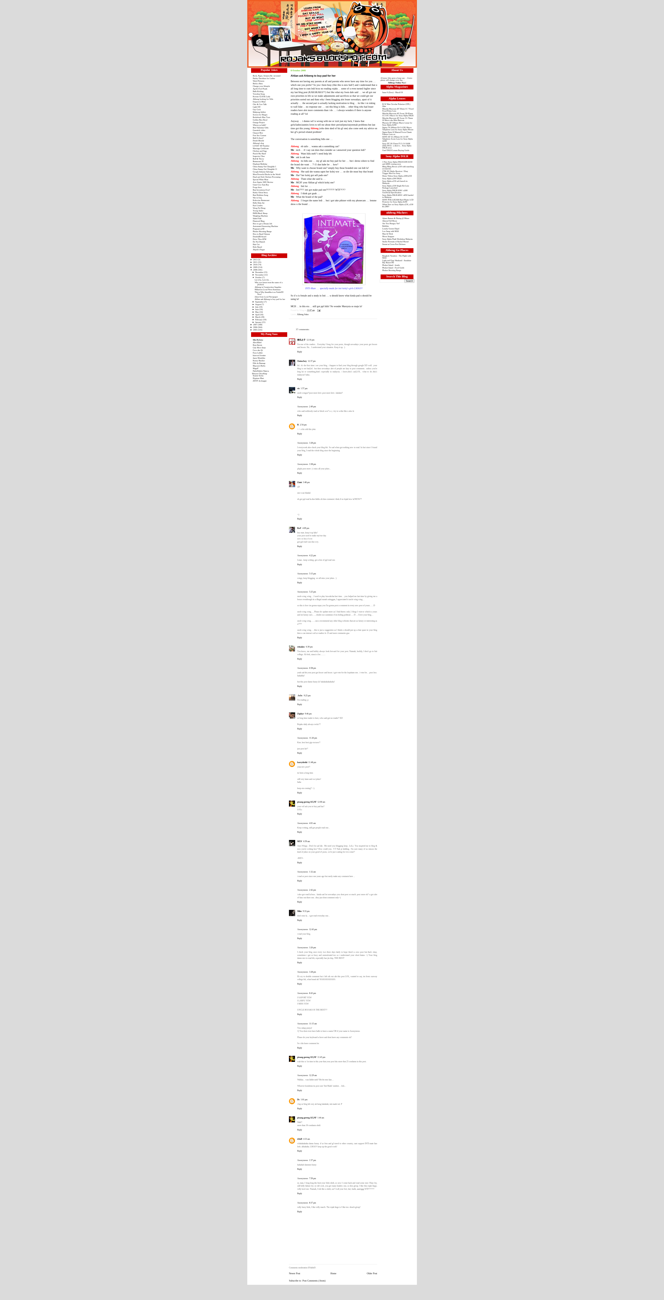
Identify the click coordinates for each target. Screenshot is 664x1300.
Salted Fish (257, 218)
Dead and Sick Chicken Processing (266, 177)
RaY (299, 528)
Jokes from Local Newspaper (266, 297)
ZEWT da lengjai (259, 381)
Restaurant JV (258, 161)
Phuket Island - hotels (391, 265)
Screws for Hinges (260, 115)
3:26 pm (312, 947)
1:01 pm (304, 1099)
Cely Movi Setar (259, 348)
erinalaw (301, 647)
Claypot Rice (258, 133)
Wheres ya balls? (259, 125)
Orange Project (259, 122)
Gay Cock (257, 109)
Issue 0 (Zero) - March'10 (392, 92)
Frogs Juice (257, 187)
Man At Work (387, 234)
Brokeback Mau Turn (261, 117)
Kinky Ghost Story (260, 192)
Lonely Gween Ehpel (390, 229)
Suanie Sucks (258, 376)
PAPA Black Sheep (260, 213)
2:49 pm (312, 406)
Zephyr (300, 714)
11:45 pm (321, 1057)
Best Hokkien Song (260, 195)
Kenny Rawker (259, 361)
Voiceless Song (259, 94)
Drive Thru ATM (259, 239)
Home (333, 1273)
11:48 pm (312, 762)
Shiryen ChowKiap (259, 374)
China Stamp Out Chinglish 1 (264, 167)
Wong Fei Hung (259, 208)
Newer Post (294, 1273)
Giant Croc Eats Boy (261, 185)
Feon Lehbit (257, 353)
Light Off (256, 107)
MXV (299, 841)
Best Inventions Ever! (261, 190)
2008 (255, 270)
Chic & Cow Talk (260, 104)
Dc (298, 1099)
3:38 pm (312, 464)
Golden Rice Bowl (260, 120)
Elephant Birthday (260, 164)
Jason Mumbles (259, 358)
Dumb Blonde (258, 141)
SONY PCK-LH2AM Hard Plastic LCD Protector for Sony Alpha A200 (397, 201)
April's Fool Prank (260, 89)
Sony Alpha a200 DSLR (392, 178)
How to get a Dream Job (262, 224)
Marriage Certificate (261, 148)
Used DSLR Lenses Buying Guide (395, 150)
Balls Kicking (258, 91)
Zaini (299, 482)
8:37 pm (312, 1203)
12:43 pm (313, 929)
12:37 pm (312, 361)
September (259, 302)
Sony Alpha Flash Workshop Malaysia (397, 239)
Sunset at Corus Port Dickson (393, 244)
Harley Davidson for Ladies (264, 78)
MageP (255, 368)
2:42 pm (312, 890)
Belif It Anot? (258, 138)
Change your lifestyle (261, 86)
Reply (299, 352)
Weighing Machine (260, 216)
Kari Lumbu (258, 205)
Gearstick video (259, 130)
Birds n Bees (258, 83)
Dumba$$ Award (259, 237)
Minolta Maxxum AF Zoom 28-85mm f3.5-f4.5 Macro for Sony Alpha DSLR (397, 114)
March (258, 317)
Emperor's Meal (259, 102)
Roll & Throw (258, 159)
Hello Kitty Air (259, 203)
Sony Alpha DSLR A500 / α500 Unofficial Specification (395, 191)
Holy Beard (257, 247)
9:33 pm (306, 911)
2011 (255, 262)
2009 (255, 267)
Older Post (372, 1273)
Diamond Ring (259, 221)
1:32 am (312, 872)
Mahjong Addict (259, 112)
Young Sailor (258, 211)
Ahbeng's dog (258, 143)
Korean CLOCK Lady (261, 96)
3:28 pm (312, 443)
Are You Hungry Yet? (391, 223)
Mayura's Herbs (259, 366)
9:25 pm (307, 695)
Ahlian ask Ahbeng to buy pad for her (270, 299)
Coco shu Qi (258, 350)
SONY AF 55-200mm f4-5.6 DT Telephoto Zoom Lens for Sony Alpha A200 (397, 139)
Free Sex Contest (259, 135)
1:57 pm (304, 388)
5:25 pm (312, 592)
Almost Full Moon (389, 221)
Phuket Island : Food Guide (393, 268)
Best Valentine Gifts (260, 128)
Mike (299, 911)
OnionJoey (302, 361)
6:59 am (306, 841)
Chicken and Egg (260, 151)
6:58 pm (312, 668)
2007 (255, 325)
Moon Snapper (388, 236)
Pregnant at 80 (258, 229)
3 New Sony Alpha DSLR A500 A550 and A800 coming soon (397, 163)
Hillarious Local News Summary (268, 289)
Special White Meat (260, 179)
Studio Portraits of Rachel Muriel (395, 242)
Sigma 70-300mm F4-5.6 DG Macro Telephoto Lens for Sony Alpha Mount (397, 128)
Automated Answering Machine (265, 226)
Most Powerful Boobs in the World (266, 174)
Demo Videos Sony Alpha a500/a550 (397, 176)
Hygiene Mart (258, 378)
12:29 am (313, 1075)
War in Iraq (257, 198)
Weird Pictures (258, 81)
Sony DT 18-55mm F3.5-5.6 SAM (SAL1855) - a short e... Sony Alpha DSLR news (396, 146)
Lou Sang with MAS (390, 231)
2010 (255, 265)
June (257, 309)
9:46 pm (308, 714)
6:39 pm (309, 647)
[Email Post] (318, 310)
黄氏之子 (301, 340)
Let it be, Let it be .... (263, 280)
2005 (255, 330)
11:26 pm (313, 738)
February (259, 320)
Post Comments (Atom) (314, 1280)
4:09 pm (305, 528)
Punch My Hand (259, 154)
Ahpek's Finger (259, 250)
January (258, 322)
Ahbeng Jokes (303, 314)
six (298, 388)
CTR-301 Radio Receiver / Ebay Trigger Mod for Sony (395, 172)
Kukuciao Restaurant (261, 200)
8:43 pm (312, 993)
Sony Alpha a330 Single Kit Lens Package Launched (395, 187)
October (258, 277)
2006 (255, 327)
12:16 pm (310, 340)
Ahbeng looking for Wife (263, 99)
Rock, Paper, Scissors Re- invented (266, 76)
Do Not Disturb (259, 242)
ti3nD (299, 1139)
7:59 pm (312, 1178)
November (259, 275)
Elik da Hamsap (259, 363)
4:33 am (306, 1139)
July (257, 307)
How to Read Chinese (261, 234)
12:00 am (321, 802)
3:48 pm (306, 482)
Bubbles (385, 226)
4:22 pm (312, 555)
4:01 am (312, 823)
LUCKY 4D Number (261, 146)
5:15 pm (312, 573)
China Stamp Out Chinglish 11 (265, 169)
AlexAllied (257, 342)
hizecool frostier (259, 355)
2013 (255, 260)
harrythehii (302, 762)
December (259, 272)
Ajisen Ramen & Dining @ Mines (395, 218)
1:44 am (320, 1118)
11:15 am (313, 1023)
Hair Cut (256, 244)
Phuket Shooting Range (262, 231)
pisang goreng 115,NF (306, 802)
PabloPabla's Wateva (261, 371)
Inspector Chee (259, 156)
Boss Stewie (257, 345)
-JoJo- (300, 695)
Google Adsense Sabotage (263, 172)
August (258, 304)
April (257, 315)
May (257, 312)
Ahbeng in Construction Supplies (268, 287)
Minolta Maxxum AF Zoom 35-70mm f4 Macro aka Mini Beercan (397, 119)
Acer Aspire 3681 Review (263, 182)
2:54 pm (303, 425)
